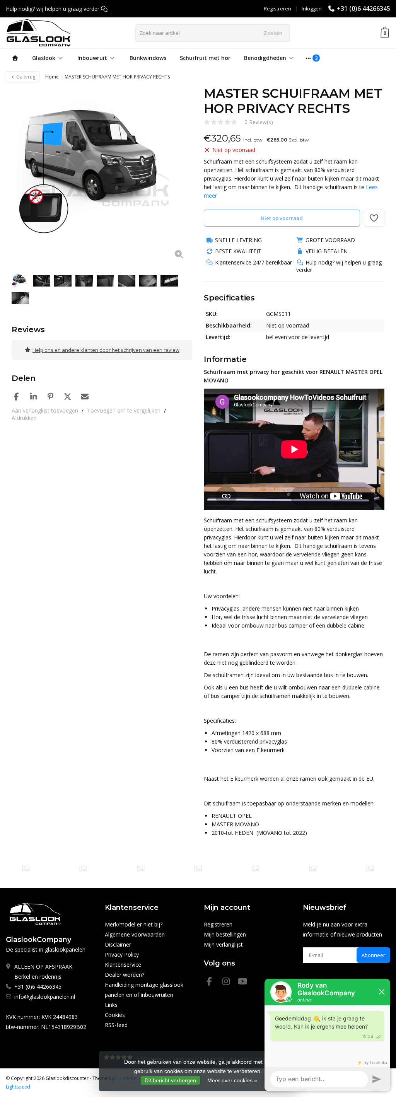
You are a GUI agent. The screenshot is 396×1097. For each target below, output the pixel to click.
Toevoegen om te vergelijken (123, 410)
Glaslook (43, 57)
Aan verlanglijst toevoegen (45, 410)
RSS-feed (116, 1025)
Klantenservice (123, 964)
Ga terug (25, 76)
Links (111, 1004)
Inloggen (312, 8)
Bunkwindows (148, 57)
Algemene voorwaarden (135, 934)
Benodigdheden (265, 57)
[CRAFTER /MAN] (26, 868)
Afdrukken (24, 417)
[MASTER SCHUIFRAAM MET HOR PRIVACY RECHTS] (102, 176)
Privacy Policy (122, 954)
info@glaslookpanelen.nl (44, 996)
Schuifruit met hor (205, 57)
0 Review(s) (258, 122)
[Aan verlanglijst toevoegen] (374, 218)
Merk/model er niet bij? (133, 924)
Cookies (115, 1015)
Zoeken (273, 32)
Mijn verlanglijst (223, 944)
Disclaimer (118, 944)
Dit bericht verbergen (170, 1080)
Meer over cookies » (232, 1080)
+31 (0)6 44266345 (363, 8)
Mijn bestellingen (225, 934)
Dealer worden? (124, 974)
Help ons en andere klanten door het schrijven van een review (105, 349)
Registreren (277, 8)
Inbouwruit (92, 57)
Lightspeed (18, 1086)
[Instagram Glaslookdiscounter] (229, 982)
